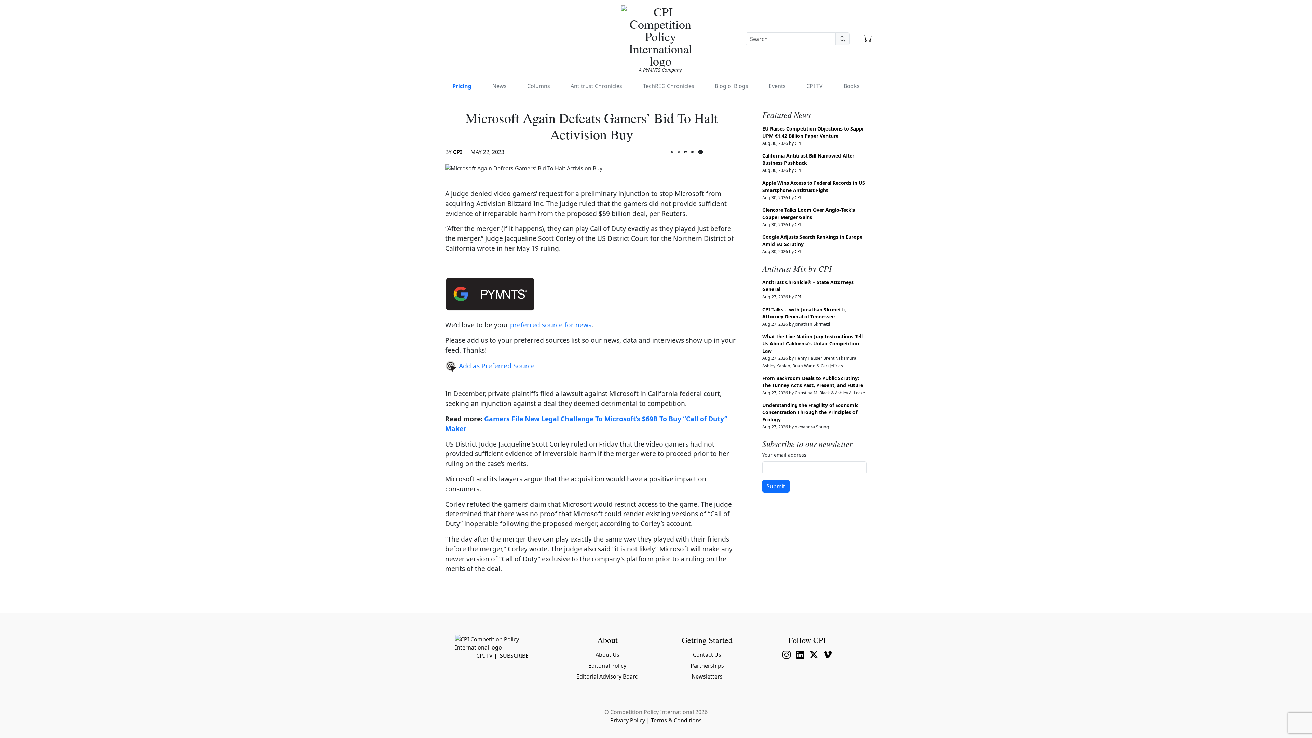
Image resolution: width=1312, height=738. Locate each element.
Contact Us (707, 654)
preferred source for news (550, 324)
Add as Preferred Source (496, 365)
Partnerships (707, 665)
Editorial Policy (607, 665)
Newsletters (707, 676)
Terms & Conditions (676, 720)
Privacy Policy (627, 720)
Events (777, 86)
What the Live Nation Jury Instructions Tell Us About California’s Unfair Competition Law (812, 343)
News (499, 86)
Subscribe (514, 655)
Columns (538, 86)
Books (852, 86)
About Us (607, 654)
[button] (868, 39)
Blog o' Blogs (731, 86)
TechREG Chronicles (668, 86)
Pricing (462, 86)
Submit (776, 486)
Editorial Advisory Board (607, 676)
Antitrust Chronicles (596, 86)
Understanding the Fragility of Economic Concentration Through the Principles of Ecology (810, 412)
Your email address (784, 455)
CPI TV (814, 86)
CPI (457, 152)
